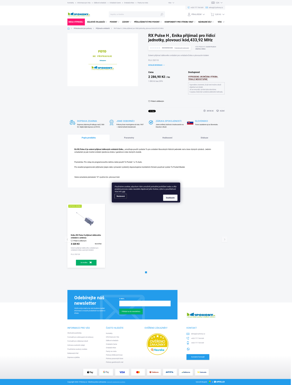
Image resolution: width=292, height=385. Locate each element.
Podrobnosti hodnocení (182, 48)
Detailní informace (155, 65)
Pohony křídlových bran (114, 355)
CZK (217, 3)
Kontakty (70, 3)
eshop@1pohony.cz (198, 334)
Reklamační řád (72, 353)
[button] (146, 272)
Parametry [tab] (129, 137)
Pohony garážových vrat (114, 362)
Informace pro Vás (83, 3)
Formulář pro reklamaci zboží (77, 341)
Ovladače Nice (129, 3)
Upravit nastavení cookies (116, 382)
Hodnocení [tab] (167, 137)
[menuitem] (76, 22)
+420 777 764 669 (197, 338)
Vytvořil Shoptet (201, 382)
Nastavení (121, 196)
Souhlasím (170, 198)
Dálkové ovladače (100, 3)
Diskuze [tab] (204, 137)
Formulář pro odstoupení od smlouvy (80, 337)
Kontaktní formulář (198, 357)
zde (123, 191)
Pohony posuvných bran (114, 358)
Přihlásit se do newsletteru (131, 311)
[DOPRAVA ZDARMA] (86, 218)
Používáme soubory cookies (77, 349)
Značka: (200, 49)
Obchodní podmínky (74, 333)
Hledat (161, 14)
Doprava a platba (73, 357)
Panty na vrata (143, 3)
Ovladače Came (115, 3)
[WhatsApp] (188, 348)
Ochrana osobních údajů (76, 345)
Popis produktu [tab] (89, 137)
